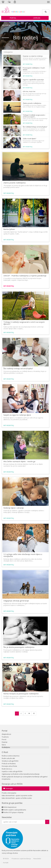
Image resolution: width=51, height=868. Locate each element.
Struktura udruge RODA (10, 761)
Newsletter (7, 817)
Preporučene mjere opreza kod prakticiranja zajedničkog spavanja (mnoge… (33, 83)
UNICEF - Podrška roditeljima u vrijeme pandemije (24, 275)
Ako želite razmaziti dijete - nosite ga (19, 461)
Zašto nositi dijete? (29, 139)
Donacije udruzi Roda (9, 766)
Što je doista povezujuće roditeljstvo (18, 647)
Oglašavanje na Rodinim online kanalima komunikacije (20, 774)
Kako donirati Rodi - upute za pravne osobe (17, 796)
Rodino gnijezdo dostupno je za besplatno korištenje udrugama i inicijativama (25, 778)
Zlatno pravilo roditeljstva (32, 103)
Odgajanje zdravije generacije (16, 600)
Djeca (4, 745)
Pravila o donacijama (9, 793)
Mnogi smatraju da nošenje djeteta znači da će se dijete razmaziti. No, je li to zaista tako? (23, 465)
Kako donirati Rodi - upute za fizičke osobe (17, 798)
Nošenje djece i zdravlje (13, 508)
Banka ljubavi (9, 229)
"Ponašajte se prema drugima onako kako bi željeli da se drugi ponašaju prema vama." (25, 186)
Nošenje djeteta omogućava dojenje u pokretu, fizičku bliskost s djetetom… (35, 59)
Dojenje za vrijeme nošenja (33, 56)
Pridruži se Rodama (9, 764)
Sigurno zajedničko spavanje (33, 80)
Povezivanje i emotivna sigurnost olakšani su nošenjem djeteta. (33, 141)
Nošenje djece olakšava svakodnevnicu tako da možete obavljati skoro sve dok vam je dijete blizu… (22, 560)
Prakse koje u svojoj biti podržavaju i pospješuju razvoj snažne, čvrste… (34, 72)
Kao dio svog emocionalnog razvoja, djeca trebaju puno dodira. (34, 94)
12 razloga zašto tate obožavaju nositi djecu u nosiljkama (22, 555)
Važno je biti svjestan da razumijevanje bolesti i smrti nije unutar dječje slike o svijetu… (23, 328)
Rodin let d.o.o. (7, 769)
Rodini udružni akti (8, 758)
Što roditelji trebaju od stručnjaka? (35, 127)
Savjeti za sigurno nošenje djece (17, 415)
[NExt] (29, 714)
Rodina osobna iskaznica (10, 756)
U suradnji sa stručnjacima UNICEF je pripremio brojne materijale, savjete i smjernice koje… (22, 279)
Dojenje (4, 742)
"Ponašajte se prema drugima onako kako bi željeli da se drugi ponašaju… (34, 106)
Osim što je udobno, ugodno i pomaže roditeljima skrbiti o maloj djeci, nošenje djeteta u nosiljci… (23, 511)
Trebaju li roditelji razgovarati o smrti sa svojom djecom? (24, 323)
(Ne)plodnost (6, 734)
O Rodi (5, 752)
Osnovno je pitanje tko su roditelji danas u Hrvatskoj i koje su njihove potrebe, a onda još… (24, 372)
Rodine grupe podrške (12, 803)
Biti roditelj (6, 25)
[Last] (34, 714)
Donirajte (9, 788)
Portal (13, 18)
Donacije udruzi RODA (12, 783)
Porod (4, 740)
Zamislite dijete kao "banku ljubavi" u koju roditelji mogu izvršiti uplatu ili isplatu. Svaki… (25, 233)
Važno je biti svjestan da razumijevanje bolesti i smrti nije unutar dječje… (35, 119)
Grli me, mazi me (29, 91)
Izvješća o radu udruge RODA (12, 771)
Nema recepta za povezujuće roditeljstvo (21, 693)
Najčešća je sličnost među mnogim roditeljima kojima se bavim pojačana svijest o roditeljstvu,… (25, 604)
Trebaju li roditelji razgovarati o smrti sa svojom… (34, 116)
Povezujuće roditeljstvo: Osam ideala (34, 69)
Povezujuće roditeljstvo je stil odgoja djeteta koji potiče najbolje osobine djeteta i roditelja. (22, 651)
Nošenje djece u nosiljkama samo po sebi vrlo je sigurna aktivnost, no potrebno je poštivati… (23, 419)
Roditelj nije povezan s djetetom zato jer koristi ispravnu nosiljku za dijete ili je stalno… (23, 697)
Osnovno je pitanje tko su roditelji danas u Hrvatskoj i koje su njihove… (34, 129)
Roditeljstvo (6, 747)
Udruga (36, 18)
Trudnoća (5, 737)
